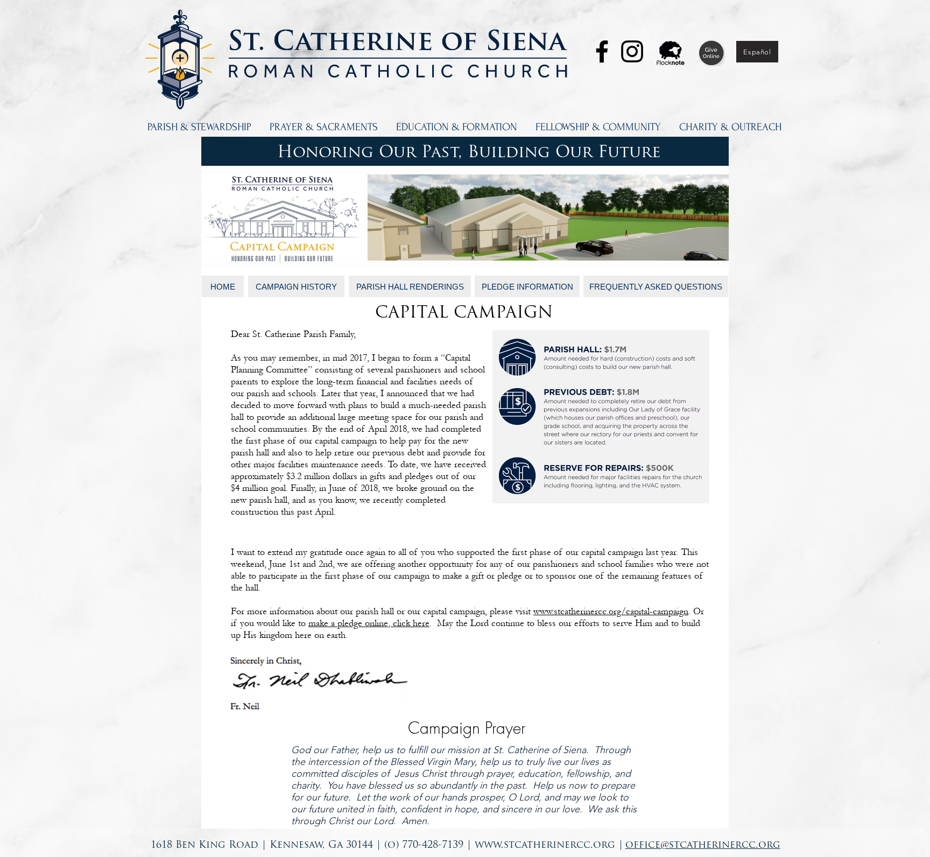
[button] (199, 127)
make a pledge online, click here (368, 623)
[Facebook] (602, 51)
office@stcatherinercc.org (702, 846)
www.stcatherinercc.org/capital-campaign (610, 611)
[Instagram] (632, 51)
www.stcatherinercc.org (545, 846)
